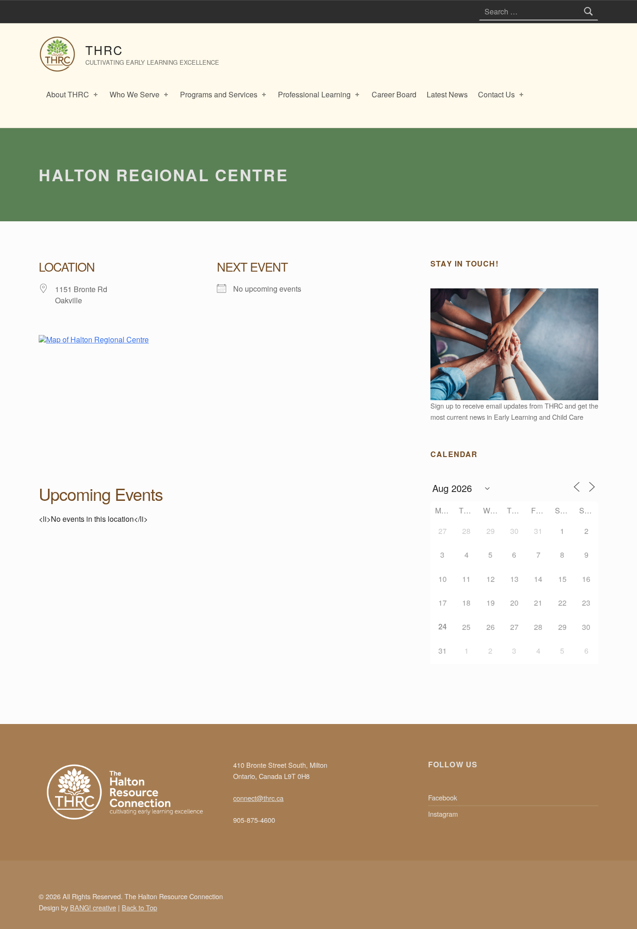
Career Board (394, 94)
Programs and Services (218, 94)
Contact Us (496, 94)
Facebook (442, 797)
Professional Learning (314, 94)
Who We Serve (134, 94)
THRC (104, 49)
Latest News (447, 94)
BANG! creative (93, 907)
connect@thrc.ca (258, 798)
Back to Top (139, 907)
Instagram (443, 814)
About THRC (67, 94)
